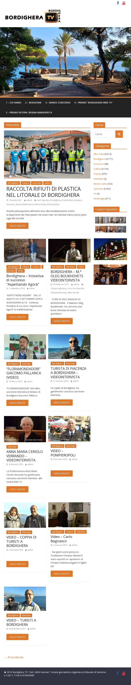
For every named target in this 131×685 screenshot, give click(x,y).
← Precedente (13, 657)
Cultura (25, 183)
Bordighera (13, 183)
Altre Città (99, 154)
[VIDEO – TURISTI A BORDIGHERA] (25, 588)
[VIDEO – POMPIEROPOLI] (69, 418)
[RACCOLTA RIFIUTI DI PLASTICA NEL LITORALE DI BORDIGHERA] (47, 132)
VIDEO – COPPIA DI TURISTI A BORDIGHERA (21, 541)
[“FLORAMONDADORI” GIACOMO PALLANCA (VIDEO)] (25, 336)
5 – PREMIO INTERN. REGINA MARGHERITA (29, 112)
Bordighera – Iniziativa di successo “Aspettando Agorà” (25, 280)
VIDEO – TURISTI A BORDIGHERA (21, 622)
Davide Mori (67, 200)
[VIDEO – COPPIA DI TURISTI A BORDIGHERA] (25, 504)
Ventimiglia (99, 198)
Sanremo (98, 188)
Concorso (99, 163)
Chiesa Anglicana (58, 288)
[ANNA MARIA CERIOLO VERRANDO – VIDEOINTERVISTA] (25, 418)
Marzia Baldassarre (24, 204)
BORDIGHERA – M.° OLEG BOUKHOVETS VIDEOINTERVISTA (67, 275)
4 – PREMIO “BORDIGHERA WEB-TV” (93, 102)
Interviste (37, 183)
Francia (97, 173)
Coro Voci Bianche (75, 288)
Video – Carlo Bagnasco (61, 538)
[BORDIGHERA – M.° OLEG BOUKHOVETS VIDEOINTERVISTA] (69, 240)
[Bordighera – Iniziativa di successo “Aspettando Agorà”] (25, 240)
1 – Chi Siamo (13, 102)
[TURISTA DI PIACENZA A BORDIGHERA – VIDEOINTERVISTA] (69, 336)
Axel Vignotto (43, 200)
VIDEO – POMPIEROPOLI (63, 452)
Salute (47, 183)
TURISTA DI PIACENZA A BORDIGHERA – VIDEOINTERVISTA (68, 372)
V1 (95, 193)
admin (29, 200)
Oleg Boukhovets (58, 292)
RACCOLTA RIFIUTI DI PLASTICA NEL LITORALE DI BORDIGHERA (43, 191)
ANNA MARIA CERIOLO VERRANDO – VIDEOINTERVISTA (24, 455)
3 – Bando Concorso (57, 102)
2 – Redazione (33, 102)
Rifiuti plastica (53, 204)
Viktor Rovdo (73, 292)
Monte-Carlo (100, 183)
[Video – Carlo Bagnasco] (69, 504)
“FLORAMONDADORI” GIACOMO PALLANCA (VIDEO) (23, 373)
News (20, 270)
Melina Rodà (40, 204)
